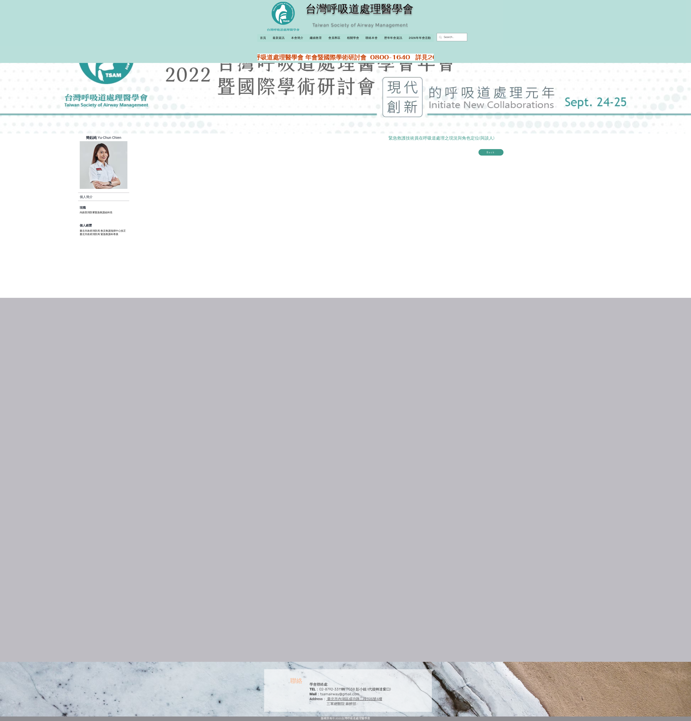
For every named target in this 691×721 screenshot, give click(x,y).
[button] (315, 38)
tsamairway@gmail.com (339, 694)
